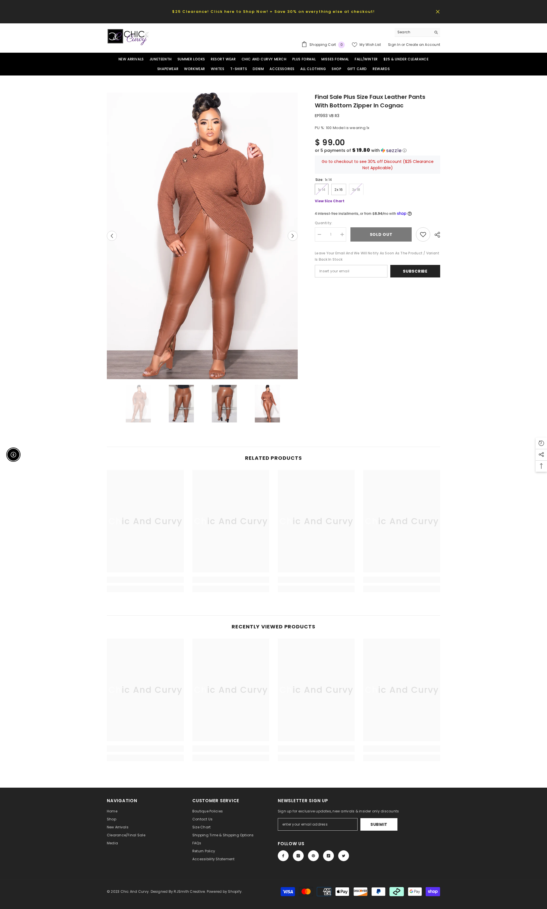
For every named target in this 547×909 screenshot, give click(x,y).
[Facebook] (283, 855)
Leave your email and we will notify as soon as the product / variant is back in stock (377, 256)
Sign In (394, 44)
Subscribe (415, 271)
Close (437, 11)
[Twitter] (343, 855)
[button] (377, 150)
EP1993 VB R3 (327, 116)
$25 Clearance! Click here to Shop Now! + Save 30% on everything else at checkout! (273, 11)
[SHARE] (435, 235)
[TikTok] (328, 855)
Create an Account (423, 44)
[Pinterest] (313, 855)
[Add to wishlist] (423, 234)
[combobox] (413, 32)
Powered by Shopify (224, 891)
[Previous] (112, 236)
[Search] (417, 32)
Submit (378, 824)
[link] (145, 580)
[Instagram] (298, 855)
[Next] (293, 236)
